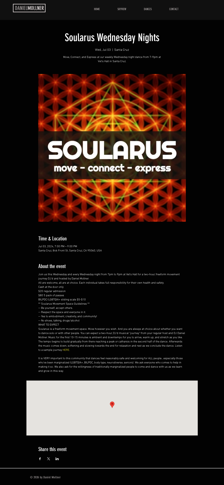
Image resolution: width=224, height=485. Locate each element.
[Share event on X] (48, 458)
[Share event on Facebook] (40, 458)
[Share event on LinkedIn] (57, 458)
